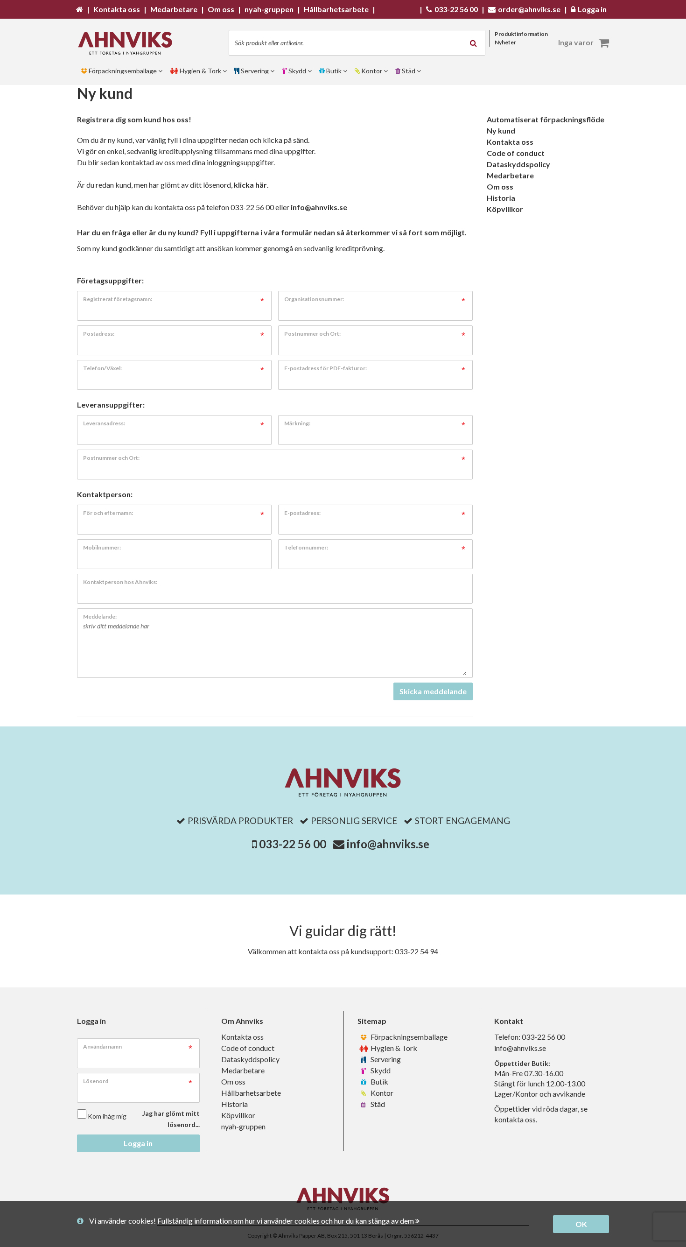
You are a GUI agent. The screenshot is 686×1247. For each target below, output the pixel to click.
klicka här (250, 184)
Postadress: (98, 333)
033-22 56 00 (292, 844)
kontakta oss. (515, 1119)
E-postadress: (302, 512)
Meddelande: (100, 616)
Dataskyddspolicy (518, 164)
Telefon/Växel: (102, 368)
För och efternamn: (108, 512)
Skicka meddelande (433, 691)
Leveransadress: (104, 423)
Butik (378, 1081)
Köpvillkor (505, 208)
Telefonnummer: (306, 547)
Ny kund (501, 130)
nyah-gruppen (243, 1126)
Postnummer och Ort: (312, 333)
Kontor (381, 1092)
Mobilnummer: (102, 547)
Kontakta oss (510, 141)
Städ (377, 1103)
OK (581, 1223)
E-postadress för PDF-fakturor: (325, 368)
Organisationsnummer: (314, 299)
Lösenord (95, 1081)
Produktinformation (521, 33)
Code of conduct (516, 152)
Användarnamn (102, 1046)
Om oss (500, 186)
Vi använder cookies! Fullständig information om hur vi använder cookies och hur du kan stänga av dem (252, 1220)
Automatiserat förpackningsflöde (545, 119)
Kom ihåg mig (107, 1116)
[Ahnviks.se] (128, 43)
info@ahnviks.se (319, 207)
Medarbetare (510, 175)
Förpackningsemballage (408, 1036)
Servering (385, 1059)
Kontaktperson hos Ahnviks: (120, 581)
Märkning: (297, 423)
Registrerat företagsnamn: (117, 299)
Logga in (138, 1143)
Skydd (380, 1070)
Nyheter (505, 42)
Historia (501, 197)
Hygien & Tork (393, 1047)
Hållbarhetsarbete (251, 1092)
